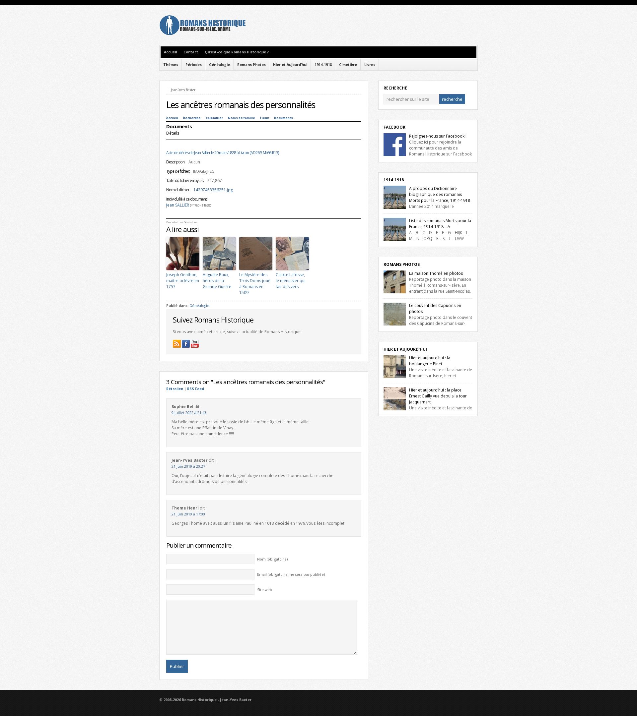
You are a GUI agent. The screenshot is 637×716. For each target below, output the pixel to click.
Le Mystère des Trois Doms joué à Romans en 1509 (254, 283)
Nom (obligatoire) (272, 559)
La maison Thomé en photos (436, 273)
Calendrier (214, 118)
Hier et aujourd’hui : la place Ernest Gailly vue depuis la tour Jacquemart (438, 396)
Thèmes (170, 64)
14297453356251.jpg (213, 190)
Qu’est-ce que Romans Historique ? (237, 52)
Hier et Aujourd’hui (290, 64)
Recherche (192, 118)
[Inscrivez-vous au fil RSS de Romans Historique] (177, 344)
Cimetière (348, 64)
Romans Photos (251, 64)
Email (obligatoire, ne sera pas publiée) (291, 574)
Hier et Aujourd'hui (405, 349)
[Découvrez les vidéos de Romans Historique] (195, 344)
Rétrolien (174, 389)
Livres (369, 64)
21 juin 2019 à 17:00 (188, 514)
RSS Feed (195, 389)
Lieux (264, 118)
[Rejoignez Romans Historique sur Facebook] (186, 344)
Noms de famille (241, 118)
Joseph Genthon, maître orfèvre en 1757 (182, 280)
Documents (283, 118)
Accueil (170, 52)
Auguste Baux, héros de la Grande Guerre (217, 280)
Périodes (193, 64)
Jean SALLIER (177, 205)
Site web (264, 589)
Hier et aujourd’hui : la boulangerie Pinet (429, 361)
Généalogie (219, 64)
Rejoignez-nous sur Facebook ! (437, 136)
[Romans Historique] (202, 33)
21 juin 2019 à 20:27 (188, 466)
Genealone (190, 222)
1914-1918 (323, 64)
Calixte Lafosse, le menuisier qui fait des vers (291, 280)
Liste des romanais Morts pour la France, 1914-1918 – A (440, 223)
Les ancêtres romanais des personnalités (240, 105)
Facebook (394, 127)
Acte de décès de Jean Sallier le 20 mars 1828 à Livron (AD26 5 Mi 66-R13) (222, 152)
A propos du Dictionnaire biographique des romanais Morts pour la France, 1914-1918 (439, 194)
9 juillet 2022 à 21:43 (189, 412)
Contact (190, 52)
